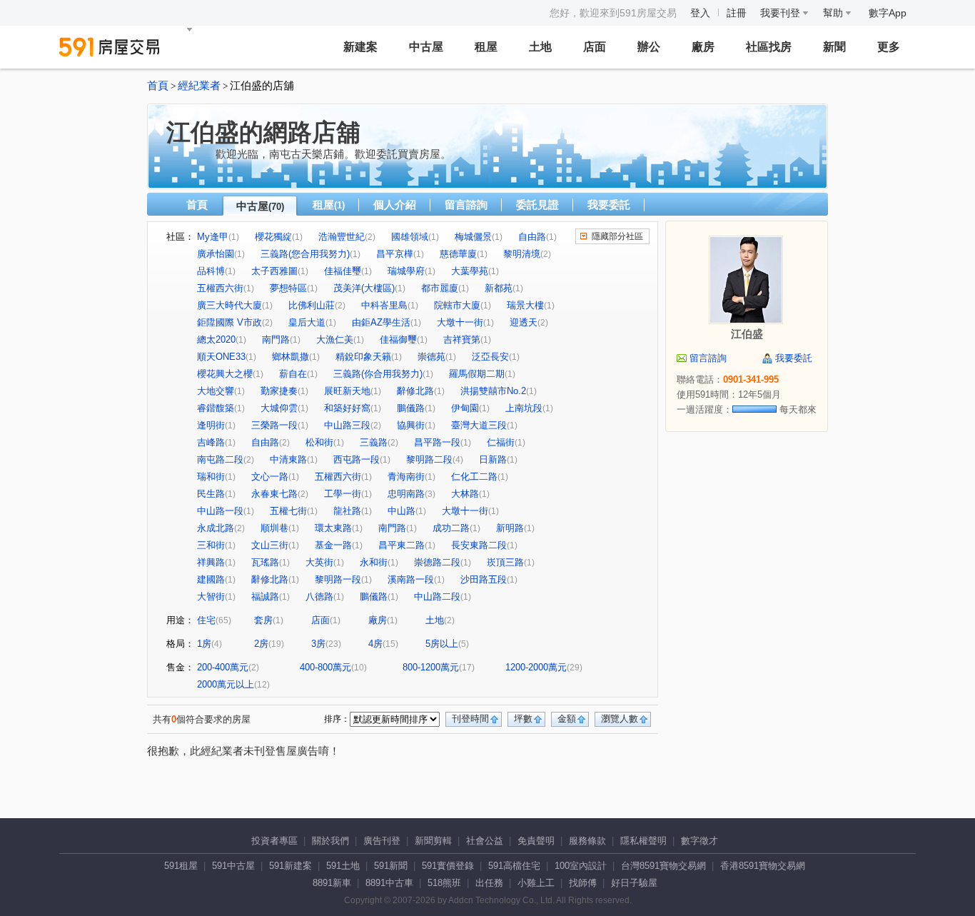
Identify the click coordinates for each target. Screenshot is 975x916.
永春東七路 (274, 493)
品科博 (211, 271)
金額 (566, 718)
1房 (204, 643)
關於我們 (330, 840)
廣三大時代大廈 (229, 305)
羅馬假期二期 (477, 373)
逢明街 (211, 425)
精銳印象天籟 (363, 356)
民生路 (211, 493)
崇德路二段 (437, 562)
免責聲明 (536, 840)
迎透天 (523, 322)
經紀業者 (199, 85)
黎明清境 (521, 253)
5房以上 (441, 643)
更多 (888, 47)
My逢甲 (212, 236)
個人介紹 (394, 204)
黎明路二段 (429, 459)
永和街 (374, 562)
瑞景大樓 (525, 305)
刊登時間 (470, 718)
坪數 (523, 718)
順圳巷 (274, 528)
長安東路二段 (479, 545)
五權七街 (288, 510)
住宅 (206, 620)
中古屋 (426, 47)
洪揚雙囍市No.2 (493, 391)
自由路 (532, 236)
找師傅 (583, 882)
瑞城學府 (406, 271)
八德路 (319, 596)
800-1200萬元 (431, 667)
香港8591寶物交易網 (762, 865)
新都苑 (498, 288)
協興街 (411, 425)
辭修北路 (415, 391)
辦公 (648, 47)
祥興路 (211, 562)
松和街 (319, 442)
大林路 (465, 493)
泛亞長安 (490, 356)
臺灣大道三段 (479, 425)
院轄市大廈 (457, 305)
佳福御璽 (398, 339)
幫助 (834, 13)
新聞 (834, 47)
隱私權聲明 (643, 840)
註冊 (737, 13)
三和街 (211, 545)
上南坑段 (523, 408)
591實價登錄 (448, 865)
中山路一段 (220, 510)
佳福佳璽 (342, 271)
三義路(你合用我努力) (378, 373)
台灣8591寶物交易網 (663, 865)
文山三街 (269, 545)
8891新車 (332, 882)
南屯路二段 (220, 459)
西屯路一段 (356, 459)
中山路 (401, 510)
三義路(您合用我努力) (305, 253)
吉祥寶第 (461, 339)
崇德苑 (431, 356)
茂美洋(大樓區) (364, 288)
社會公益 (484, 840)
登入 (700, 13)
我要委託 (608, 204)
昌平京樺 (394, 253)
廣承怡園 (215, 253)
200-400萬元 (222, 667)
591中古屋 (233, 865)
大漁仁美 (334, 339)
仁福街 (501, 442)
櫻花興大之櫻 (225, 373)
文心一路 (269, 476)
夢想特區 (288, 288)
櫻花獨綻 (273, 236)
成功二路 (451, 528)
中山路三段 (347, 425)
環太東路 (333, 528)
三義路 (374, 442)
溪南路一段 (411, 579)
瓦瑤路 (265, 562)
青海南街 (406, 476)
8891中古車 (389, 882)
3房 (318, 643)
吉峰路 (211, 442)
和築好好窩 (347, 408)
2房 (261, 643)
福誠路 (265, 596)
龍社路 (347, 510)
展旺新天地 (347, 391)
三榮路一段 (274, 425)
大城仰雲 (279, 408)
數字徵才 (699, 840)
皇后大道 (306, 322)
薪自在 (293, 373)
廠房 (703, 47)
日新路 (493, 459)
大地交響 (215, 391)
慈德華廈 (458, 253)
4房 (375, 643)
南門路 (276, 339)
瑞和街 (211, 476)
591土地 (343, 865)
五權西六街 (220, 288)
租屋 (486, 47)
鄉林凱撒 (290, 356)
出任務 (489, 882)
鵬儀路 (411, 408)
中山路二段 (437, 596)
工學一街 (342, 493)
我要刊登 (781, 13)
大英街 (319, 562)
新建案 (360, 47)
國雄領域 (409, 236)
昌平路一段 (437, 442)
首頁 (157, 85)
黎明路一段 (338, 579)
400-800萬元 (325, 667)
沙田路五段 (483, 579)
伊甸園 (465, 408)
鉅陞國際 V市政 (229, 322)
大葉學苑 (469, 271)
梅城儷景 (473, 236)
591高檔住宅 (514, 865)
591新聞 (391, 865)
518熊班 (444, 882)
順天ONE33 (221, 356)
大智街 (211, 596)
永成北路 (215, 528)
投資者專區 (274, 840)
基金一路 (333, 545)
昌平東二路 (401, 545)
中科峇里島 (384, 305)
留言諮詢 (466, 204)
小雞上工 (536, 882)
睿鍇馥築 (215, 408)
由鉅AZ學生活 (381, 322)
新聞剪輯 (433, 840)
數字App (887, 13)
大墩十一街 (460, 322)
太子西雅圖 (274, 271)
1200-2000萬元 (536, 667)
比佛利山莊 (311, 305)
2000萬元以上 (225, 684)
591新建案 (290, 865)
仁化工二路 (474, 476)
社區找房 (769, 47)
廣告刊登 (381, 840)
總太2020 (216, 339)
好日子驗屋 (634, 882)
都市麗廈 (439, 288)
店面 (594, 47)
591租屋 (181, 865)
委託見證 (537, 204)
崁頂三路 (505, 562)
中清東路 (288, 459)
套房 (263, 620)
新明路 (510, 528)
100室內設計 (581, 865)
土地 (540, 47)
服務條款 (587, 840)
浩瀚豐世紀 (341, 236)
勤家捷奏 (279, 391)
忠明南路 (406, 493)
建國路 (211, 579)
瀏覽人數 (619, 718)
